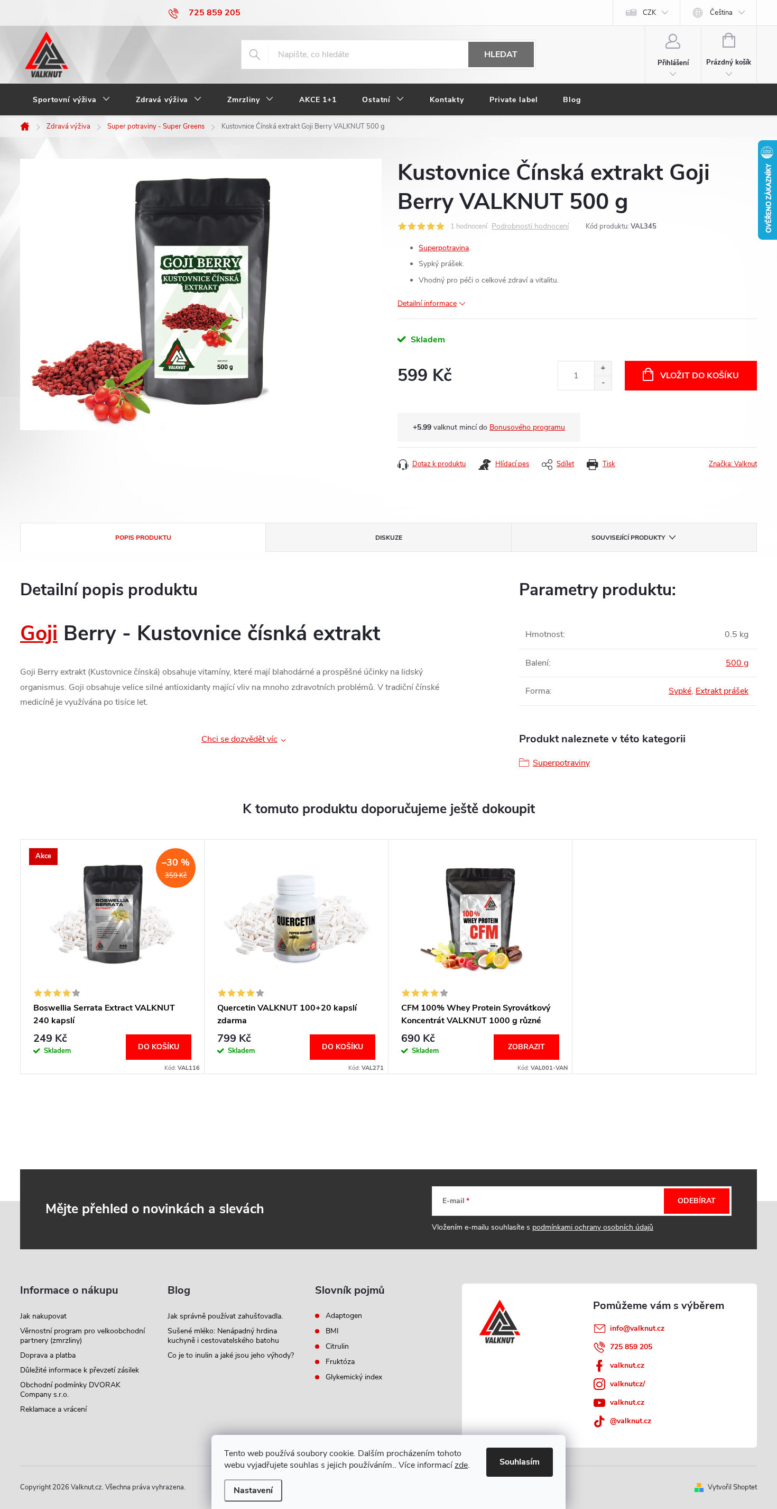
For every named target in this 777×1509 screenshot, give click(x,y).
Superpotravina (444, 248)
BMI (332, 1331)
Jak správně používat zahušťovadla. (225, 1316)
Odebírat (697, 1201)
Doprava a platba (48, 1355)
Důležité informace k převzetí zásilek (79, 1370)
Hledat (500, 54)
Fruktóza (340, 1362)
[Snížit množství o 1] (603, 383)
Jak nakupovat (43, 1316)
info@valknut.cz (637, 1328)
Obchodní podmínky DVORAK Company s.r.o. (70, 1389)
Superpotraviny (561, 763)
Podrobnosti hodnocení (530, 226)
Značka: (733, 464)
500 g (737, 663)
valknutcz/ (627, 1384)
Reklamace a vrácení (53, 1409)
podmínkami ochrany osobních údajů (592, 1227)
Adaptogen (344, 1316)
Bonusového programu (527, 427)
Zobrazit (526, 1047)
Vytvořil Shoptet (732, 1487)
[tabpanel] (113, 957)
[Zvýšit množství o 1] (603, 368)
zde (461, 1465)
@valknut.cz (630, 1421)
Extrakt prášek (722, 691)
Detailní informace (427, 303)
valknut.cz (627, 1365)
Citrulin (337, 1346)
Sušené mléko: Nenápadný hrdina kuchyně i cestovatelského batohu (223, 1336)
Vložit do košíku (699, 375)
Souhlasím (520, 1462)
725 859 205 (631, 1347)
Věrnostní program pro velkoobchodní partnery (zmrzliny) (82, 1336)
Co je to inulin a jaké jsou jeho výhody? (231, 1355)
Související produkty (628, 537)
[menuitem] (71, 100)
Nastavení (253, 1490)
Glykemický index (354, 1377)
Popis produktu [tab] (143, 537)
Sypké (680, 691)
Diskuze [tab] (388, 537)
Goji (39, 634)
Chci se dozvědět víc (239, 739)
